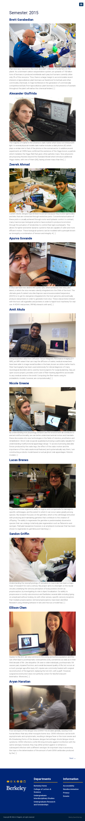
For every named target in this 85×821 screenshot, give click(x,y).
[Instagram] (11, 781)
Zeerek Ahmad (19, 164)
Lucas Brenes (18, 460)
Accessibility (68, 786)
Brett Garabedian (21, 19)
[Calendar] (24, 781)
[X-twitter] (14, 781)
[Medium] (21, 781)
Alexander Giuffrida (23, 93)
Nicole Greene (19, 383)
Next (72, 758)
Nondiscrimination (71, 789)
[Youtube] (8, 781)
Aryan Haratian (19, 681)
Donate (66, 796)
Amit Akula (17, 309)
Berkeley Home (40, 786)
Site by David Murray (75, 817)
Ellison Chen (17, 607)
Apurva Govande (20, 238)
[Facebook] (18, 781)
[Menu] (81, 4)
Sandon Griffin (19, 534)
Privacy (66, 793)
